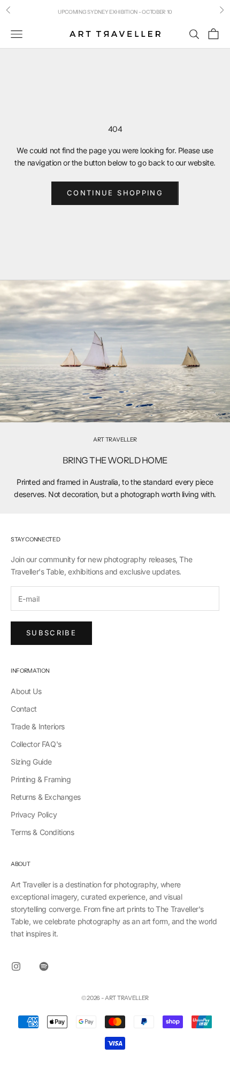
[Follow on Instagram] (16, 966)
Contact (24, 708)
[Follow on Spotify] (44, 966)
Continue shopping (115, 192)
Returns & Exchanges (46, 796)
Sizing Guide (31, 761)
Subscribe (51, 632)
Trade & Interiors (38, 726)
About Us (26, 691)
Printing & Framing (41, 779)
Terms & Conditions (42, 832)
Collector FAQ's (36, 744)
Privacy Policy (34, 814)
